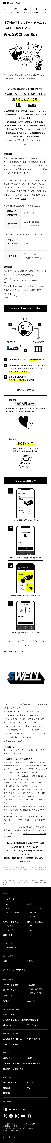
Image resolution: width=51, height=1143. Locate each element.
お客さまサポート (10, 1058)
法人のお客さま (9, 1082)
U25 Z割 (9, 943)
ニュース (30, 1087)
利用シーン (7, 1000)
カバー (32, 930)
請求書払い (34, 912)
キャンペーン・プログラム (14, 970)
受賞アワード (8, 1014)
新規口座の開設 (36, 989)
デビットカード (36, 908)
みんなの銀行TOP (9, 880)
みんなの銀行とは (10, 984)
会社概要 (7, 1087)
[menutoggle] (46, 3)
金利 (5, 961)
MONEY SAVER (33, 1039)
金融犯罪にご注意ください (14, 1068)
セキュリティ (8, 995)
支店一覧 (31, 1000)
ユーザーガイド (9, 990)
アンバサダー (32, 1025)
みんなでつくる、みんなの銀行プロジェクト (21, 1019)
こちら (23, 198)
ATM (7, 908)
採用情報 (7, 1093)
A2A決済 (33, 916)
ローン (32, 926)
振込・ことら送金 (12, 912)
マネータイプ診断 (10, 1044)
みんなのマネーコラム (12, 1039)
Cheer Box (7, 1025)
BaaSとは (31, 1082)
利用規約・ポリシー (10, 1101)
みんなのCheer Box (27, 880)
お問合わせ (31, 1058)
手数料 (30, 961)
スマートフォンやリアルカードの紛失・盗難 (21, 1063)
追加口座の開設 (36, 993)
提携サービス (11, 947)
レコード (9, 930)
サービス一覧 (8, 898)
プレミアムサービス (13, 939)
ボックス (9, 926)
